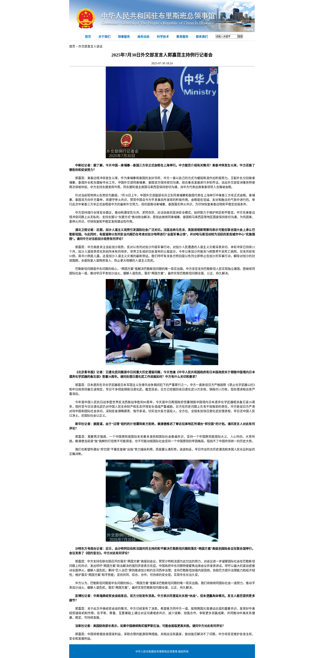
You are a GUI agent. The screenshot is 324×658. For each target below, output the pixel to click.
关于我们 (104, 36)
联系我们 (202, 36)
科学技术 (163, 36)
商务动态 (143, 36)
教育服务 (182, 36)
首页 (88, 36)
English (249, 29)
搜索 (240, 36)
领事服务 (124, 36)
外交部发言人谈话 (90, 46)
